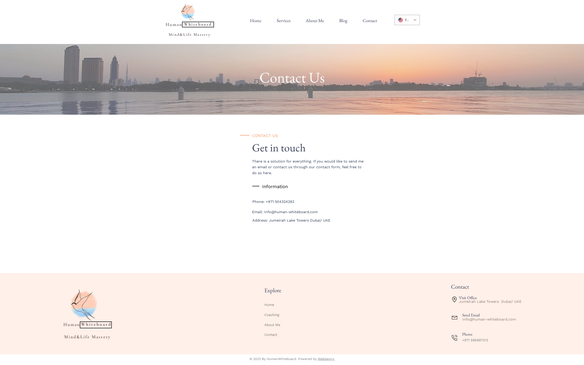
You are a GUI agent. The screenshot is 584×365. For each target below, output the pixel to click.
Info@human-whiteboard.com (291, 212)
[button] (283, 20)
